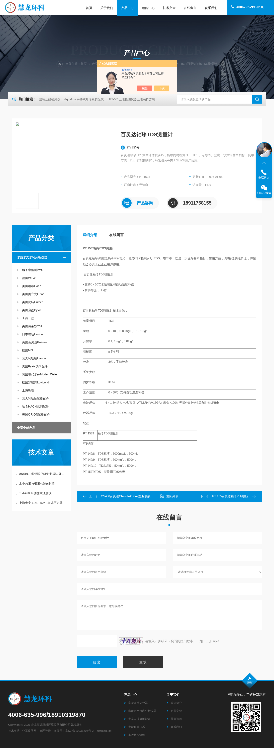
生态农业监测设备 (139, 718)
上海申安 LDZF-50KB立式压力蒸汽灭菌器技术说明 (43, 502)
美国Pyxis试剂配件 (35, 366)
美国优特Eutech (32, 302)
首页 (89, 8)
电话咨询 (264, 177)
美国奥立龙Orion (33, 294)
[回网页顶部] (264, 163)
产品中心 (127, 8)
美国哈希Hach (31, 286)
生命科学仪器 (136, 727)
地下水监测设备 (32, 270)
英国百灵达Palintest (35, 342)
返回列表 (172, 496)
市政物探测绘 (136, 735)
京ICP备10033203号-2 (79, 730)
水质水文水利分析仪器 (32, 257)
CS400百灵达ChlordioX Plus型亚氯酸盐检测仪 (131, 496)
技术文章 (169, 8)
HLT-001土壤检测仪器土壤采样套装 (131, 99)
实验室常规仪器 (138, 702)
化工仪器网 (29, 730)
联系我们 (211, 8)
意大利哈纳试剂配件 (35, 398)
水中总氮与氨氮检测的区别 (37, 483)
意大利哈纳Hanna (34, 358)
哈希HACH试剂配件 (35, 406)
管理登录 (45, 730)
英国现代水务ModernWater (40, 374)
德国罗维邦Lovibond (35, 382)
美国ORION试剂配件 (36, 414)
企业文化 (176, 710)
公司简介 (176, 702)
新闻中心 (148, 8)
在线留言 (190, 8)
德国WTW (29, 278)
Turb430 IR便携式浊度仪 (35, 493)
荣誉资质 (176, 718)
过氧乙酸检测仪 (49, 99)
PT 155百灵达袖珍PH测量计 (231, 496)
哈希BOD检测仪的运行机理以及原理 (43, 474)
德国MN (27, 350)
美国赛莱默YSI (32, 326)
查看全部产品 (26, 427)
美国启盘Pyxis (32, 310)
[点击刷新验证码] (131, 641)
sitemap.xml (104, 730)
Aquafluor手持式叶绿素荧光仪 (84, 99)
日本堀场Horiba (32, 334)
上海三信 (28, 318)
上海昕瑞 (28, 390)
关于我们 (106, 8)
